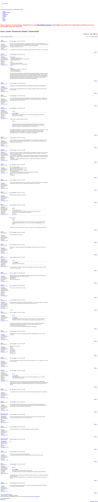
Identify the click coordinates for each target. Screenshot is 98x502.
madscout (2, 54)
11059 (12, 108)
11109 (12, 204)
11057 (12, 83)
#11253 (13, 375)
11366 (12, 426)
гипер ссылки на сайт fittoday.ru (34, 496)
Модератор (3, 259)
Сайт (11, 309)
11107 (12, 180)
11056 (12, 54)
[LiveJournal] (95, 34)
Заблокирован (3, 416)
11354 (12, 414)
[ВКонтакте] (90, 34)
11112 (12, 244)
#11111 (13, 262)
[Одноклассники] (93, 34)
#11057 (13, 113)
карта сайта (2, 499)
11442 (12, 464)
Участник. (3, 56)
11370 (12, 439)
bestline (2, 40)
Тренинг (8, 31)
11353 (12, 401)
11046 (12, 41)
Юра (1, 299)
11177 (12, 312)
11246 (12, 343)
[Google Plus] (96, 34)
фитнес (16, 495)
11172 (12, 273)
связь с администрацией (5, 498)
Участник (3, 44)
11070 (12, 150)
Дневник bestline (34, 31)
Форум (2, 31)
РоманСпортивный (4, 413)
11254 (12, 370)
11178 (12, 331)
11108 (12, 192)
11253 (12, 358)
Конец (96, 36)
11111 (12, 232)
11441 (12, 451)
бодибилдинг (11, 495)
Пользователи (5, 3)
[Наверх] (95, 52)
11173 (12, 285)
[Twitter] (92, 34)
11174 (12, 299)
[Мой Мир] (94, 34)
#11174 (13, 317)
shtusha (2, 204)
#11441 (13, 469)
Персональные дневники (20, 31)
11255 (12, 389)
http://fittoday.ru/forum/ (44, 25)
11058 (12, 95)
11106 (12, 164)
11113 (12, 257)
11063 (12, 137)
